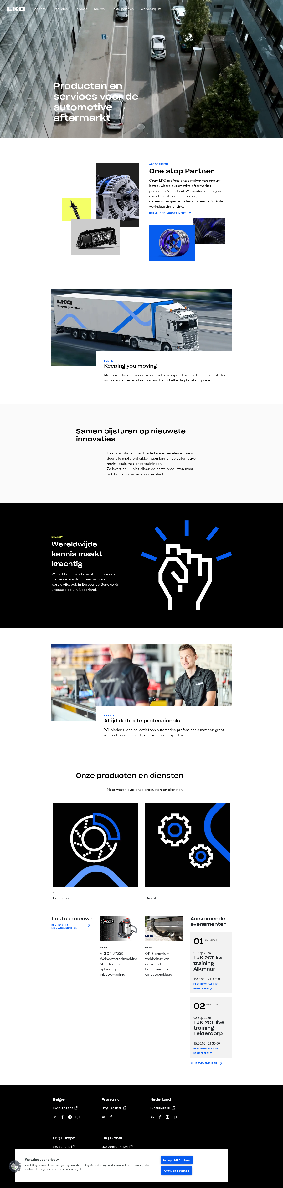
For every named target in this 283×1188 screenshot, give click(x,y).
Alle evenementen (203, 1063)
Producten (60, 9)
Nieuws (99, 9)
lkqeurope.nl (160, 1108)
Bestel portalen (122, 9)
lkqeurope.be (63, 1108)
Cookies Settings (176, 1170)
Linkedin (55, 1115)
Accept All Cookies (176, 1160)
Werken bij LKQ (152, 9)
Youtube (77, 1115)
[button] (15, 1166)
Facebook (62, 1115)
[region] (121, 1165)
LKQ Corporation (115, 1147)
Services (81, 9)
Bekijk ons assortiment (167, 213)
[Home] (12, 10)
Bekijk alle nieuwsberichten (64, 926)
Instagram (70, 1115)
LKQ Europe (61, 1147)
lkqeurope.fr (112, 1108)
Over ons (39, 9)
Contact (176, 9)
